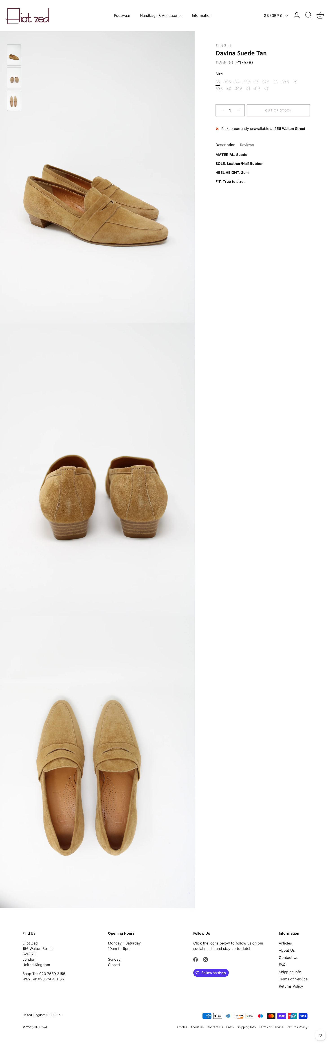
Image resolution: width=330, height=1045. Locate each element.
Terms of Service (293, 979)
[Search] (308, 15)
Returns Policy (291, 986)
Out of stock (278, 110)
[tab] (228, 144)
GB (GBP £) (274, 15)
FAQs (283, 964)
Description (225, 144)
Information (201, 15)
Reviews (247, 144)
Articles (285, 943)
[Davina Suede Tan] (14, 55)
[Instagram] (205, 959)
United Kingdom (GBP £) (40, 1015)
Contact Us (288, 957)
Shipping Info (290, 972)
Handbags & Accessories (161, 15)
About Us (287, 950)
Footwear (122, 15)
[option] (14, 55)
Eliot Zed (223, 45)
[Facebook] (195, 959)
